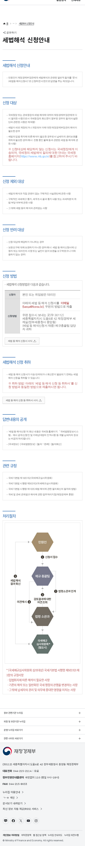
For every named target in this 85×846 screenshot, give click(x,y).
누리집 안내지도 (55, 835)
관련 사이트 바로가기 (13, 738)
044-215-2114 (22, 771)
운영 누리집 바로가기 (13, 730)
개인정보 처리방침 (11, 835)
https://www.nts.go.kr (35, 156)
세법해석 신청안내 (26, 23)
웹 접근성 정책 (39, 835)
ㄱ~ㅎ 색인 (9, 797)
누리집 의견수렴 (71, 835)
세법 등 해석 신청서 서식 (20, 341)
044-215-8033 (18, 783)
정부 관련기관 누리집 (13, 713)
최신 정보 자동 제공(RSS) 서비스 (21, 808)
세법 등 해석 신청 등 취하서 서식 (22, 400)
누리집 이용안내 (11, 792)
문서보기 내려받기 (13, 803)
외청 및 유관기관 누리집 (14, 721)
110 (37, 777)
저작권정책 (26, 835)
